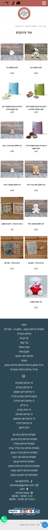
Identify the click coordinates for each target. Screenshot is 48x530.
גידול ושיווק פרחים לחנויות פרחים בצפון (24, 365)
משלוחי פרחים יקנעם (24, 461)
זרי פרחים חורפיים (24, 414)
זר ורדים (24, 405)
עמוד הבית (42, 26)
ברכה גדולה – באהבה (36, 263)
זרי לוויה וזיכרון (24, 409)
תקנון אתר (24, 351)
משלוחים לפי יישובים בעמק (24, 475)
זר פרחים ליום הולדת (24, 400)
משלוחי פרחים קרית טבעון (24, 439)
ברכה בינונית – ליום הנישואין (12, 224)
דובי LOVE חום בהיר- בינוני (12, 145)
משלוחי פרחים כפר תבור (24, 457)
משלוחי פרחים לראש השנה (24, 470)
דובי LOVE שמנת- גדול (36, 224)
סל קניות (24, 338)
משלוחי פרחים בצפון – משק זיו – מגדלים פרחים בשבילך (24, 331)
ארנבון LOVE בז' (12, 67)
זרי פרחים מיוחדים (24, 383)
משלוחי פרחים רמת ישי (24, 434)
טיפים (24, 360)
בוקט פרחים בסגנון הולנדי (24, 396)
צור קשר (24, 342)
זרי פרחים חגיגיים (24, 387)
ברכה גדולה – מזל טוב (12, 263)
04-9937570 (22, 481)
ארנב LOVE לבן (35, 67)
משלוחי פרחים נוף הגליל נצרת (24, 448)
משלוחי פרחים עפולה (24, 443)
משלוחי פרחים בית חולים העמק (24, 466)
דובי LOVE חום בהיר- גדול (36, 185)
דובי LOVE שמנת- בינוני (12, 185)
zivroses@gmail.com (22, 485)
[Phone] (4, 519)
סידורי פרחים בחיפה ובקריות (24, 369)
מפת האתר (24, 347)
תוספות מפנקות (30, 26)
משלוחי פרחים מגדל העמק (24, 452)
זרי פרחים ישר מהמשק (24, 418)
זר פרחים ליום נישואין (24, 392)
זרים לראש (24, 427)
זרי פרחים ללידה (24, 423)
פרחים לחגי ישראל (24, 356)
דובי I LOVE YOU (36, 302)
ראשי (24, 324)
